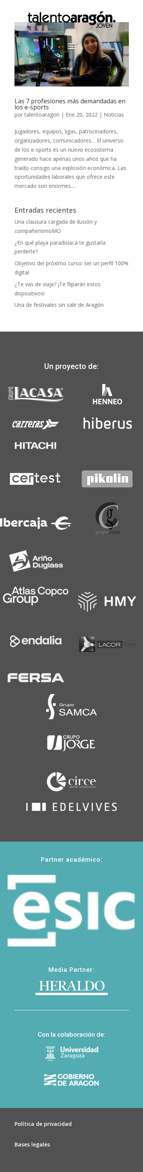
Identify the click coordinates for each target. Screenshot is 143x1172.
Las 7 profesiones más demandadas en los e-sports (69, 104)
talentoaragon (41, 114)
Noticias (114, 114)
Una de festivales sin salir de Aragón (59, 304)
